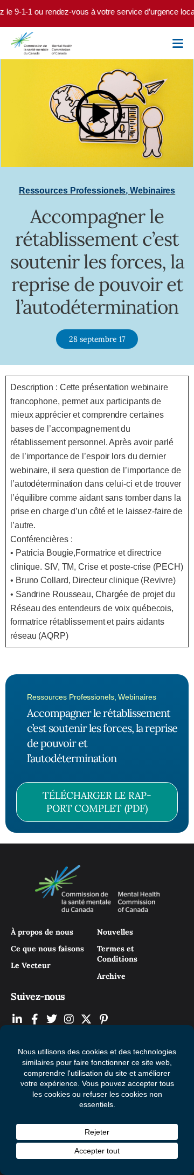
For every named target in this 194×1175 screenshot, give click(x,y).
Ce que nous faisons (47, 948)
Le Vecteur (31, 965)
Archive (111, 976)
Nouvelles (115, 932)
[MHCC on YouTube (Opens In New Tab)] (86, 1019)
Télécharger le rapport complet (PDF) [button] (97, 801)
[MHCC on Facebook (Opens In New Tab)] (34, 1019)
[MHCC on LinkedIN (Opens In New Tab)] (17, 1019)
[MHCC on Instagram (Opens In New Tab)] (69, 1019)
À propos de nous (42, 932)
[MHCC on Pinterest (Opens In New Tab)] (103, 1019)
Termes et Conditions (117, 954)
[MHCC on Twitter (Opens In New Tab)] (51, 1019)
